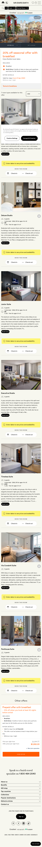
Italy (13, 31)
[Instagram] (13, 823)
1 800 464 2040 (27, 773)
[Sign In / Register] (3, 3)
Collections (5, 795)
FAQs (9, 834)
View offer (21, 754)
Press (12, 834)
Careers (21, 834)
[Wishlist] (33, 3)
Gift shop (4, 788)
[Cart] (36, 3)
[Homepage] (21, 3)
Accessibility (34, 834)
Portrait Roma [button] (21, 8)
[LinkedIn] (23, 823)
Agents (17, 834)
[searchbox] (35, 8)
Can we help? (35, 843)
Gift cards (27, 834)
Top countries (6, 791)
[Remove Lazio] (14, 8)
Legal (6, 834)
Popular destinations (8, 798)
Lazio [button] (10, 8)
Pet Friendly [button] (39, 216)
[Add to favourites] (3, 34)
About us (4, 782)
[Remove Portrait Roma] (27, 8)
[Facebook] (18, 823)
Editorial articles (7, 801)
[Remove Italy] (6, 8)
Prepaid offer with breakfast (16, 707)
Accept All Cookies (29, 138)
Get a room (31, 45)
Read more (5, 154)
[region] (21, 134)
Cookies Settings (12, 138)
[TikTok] (28, 823)
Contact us (5, 804)
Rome (9, 31)
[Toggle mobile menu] (39, 2)
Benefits (4, 785)
